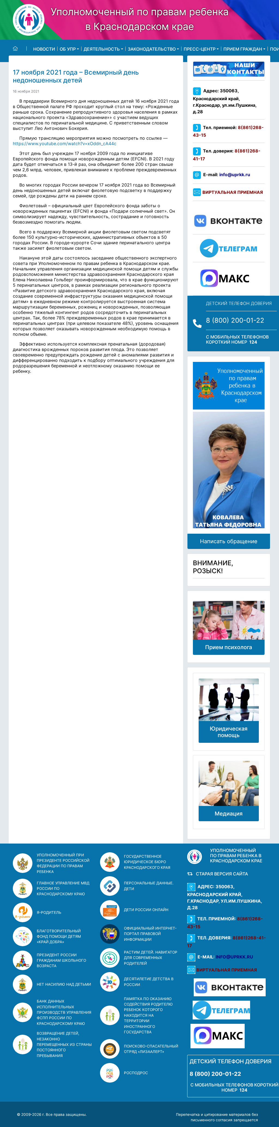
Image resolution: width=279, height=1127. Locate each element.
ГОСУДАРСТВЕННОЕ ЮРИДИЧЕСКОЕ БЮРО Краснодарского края (147, 862)
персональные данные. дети (149, 886)
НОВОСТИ (44, 49)
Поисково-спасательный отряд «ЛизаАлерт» (151, 1049)
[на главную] (20, 48)
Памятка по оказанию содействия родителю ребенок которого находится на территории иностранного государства (148, 1015)
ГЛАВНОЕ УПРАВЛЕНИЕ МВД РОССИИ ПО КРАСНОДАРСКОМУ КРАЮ (63, 888)
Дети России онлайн (146, 910)
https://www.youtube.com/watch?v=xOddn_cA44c (64, 143)
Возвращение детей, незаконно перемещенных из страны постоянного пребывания (64, 1044)
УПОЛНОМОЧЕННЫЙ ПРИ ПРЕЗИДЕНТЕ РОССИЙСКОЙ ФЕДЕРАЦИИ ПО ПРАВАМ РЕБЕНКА (63, 863)
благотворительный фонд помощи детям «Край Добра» (59, 936)
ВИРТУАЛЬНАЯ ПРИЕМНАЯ (232, 192)
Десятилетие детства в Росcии (149, 981)
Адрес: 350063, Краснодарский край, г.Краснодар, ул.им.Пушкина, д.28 (224, 101)
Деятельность (102, 49)
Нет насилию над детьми (64, 984)
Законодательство (152, 49)
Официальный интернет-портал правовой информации (150, 934)
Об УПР (68, 49)
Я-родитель (49, 912)
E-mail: (225, 174)
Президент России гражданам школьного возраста (61, 960)
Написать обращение (228, 541)
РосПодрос (136, 1073)
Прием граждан (242, 49)
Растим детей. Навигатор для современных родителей (150, 958)
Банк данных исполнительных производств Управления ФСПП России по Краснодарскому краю (64, 1012)
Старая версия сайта (221, 873)
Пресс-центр (200, 49)
